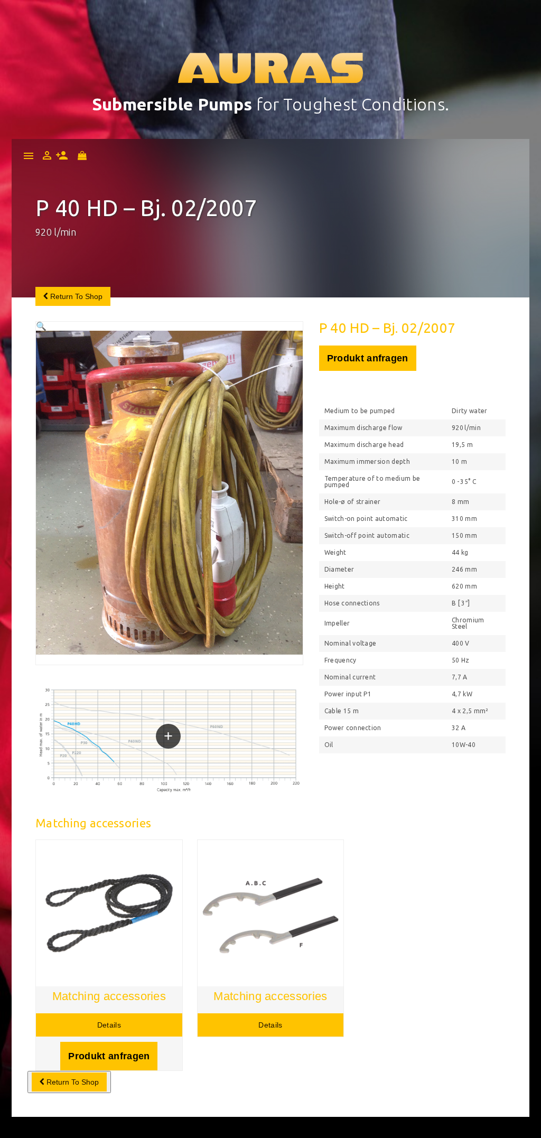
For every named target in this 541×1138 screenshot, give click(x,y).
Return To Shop (75, 296)
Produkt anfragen (367, 358)
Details (109, 1025)
